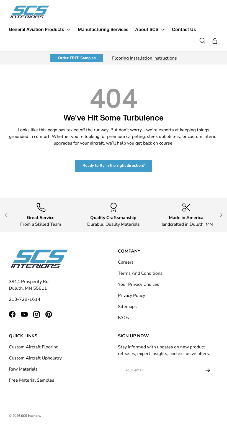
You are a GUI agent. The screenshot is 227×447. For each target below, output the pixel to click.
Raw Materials (23, 369)
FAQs (123, 318)
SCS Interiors (30, 415)
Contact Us (184, 29)
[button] (215, 41)
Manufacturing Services (103, 29)
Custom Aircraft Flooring (33, 347)
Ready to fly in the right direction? (113, 165)
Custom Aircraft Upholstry (35, 358)
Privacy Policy (131, 295)
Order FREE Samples (77, 58)
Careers (126, 262)
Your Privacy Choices (138, 284)
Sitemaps (127, 307)
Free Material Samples (31, 380)
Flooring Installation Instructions (144, 58)
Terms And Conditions (140, 273)
